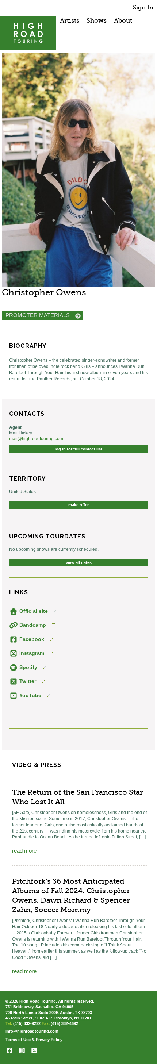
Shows (97, 20)
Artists (69, 20)
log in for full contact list (78, 449)
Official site (33, 611)
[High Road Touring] (28, 33)
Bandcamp (32, 625)
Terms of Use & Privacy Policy (33, 1039)
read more (24, 851)
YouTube (29, 695)
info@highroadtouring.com (31, 1031)
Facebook (31, 639)
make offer (78, 505)
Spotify (27, 667)
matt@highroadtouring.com (36, 438)
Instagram (31, 653)
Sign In (143, 7)
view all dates (79, 562)
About (123, 20)
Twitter (27, 681)
